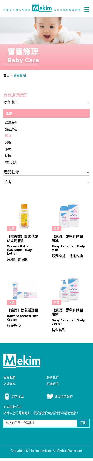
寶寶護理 (20, 75)
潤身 (8, 135)
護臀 (8, 142)
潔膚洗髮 (11, 122)
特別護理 (11, 162)
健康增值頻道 (64, 396)
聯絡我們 (52, 377)
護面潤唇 (11, 129)
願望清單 (17, 396)
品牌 (7, 182)
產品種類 (11, 172)
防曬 (8, 155)
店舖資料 (9, 384)
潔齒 (8, 149)
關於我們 (9, 377)
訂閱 (83, 423)
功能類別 (11, 102)
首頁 (6, 75)
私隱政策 (52, 384)
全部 (9, 113)
